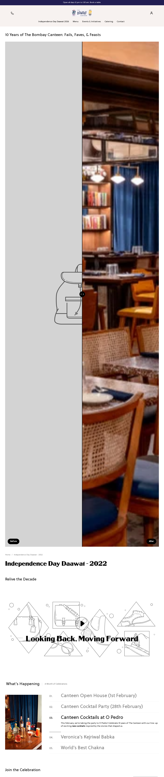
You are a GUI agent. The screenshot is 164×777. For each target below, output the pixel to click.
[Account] (151, 13)
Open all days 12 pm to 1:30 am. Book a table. (82, 2)
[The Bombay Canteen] (82, 13)
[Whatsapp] (12, 13)
